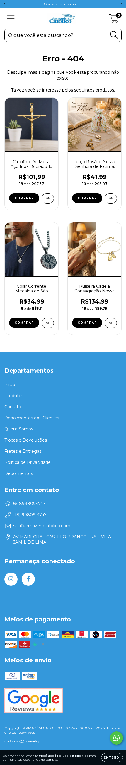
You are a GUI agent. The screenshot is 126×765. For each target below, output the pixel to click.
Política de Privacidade (27, 462)
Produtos (13, 395)
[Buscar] (114, 35)
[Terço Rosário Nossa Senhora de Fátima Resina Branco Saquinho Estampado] (111, 198)
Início (9, 384)
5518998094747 (29, 503)
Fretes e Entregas (22, 451)
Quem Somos (18, 429)
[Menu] (11, 18)
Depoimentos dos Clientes (31, 418)
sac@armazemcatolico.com (41, 525)
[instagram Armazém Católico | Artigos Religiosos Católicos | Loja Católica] (11, 579)
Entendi (112, 757)
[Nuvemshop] (22, 742)
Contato (12, 406)
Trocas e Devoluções (25, 440)
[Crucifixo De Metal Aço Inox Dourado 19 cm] (48, 198)
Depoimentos (18, 473)
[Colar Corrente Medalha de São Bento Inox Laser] (48, 323)
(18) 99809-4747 (30, 514)
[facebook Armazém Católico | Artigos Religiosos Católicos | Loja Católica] (28, 579)
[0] (114, 20)
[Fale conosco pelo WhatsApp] (116, 738)
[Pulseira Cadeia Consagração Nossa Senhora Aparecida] (111, 323)
